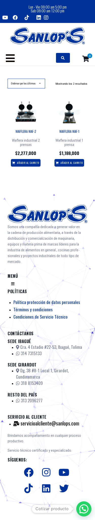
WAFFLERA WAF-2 (25, 131)
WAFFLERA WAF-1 (69, 131)
